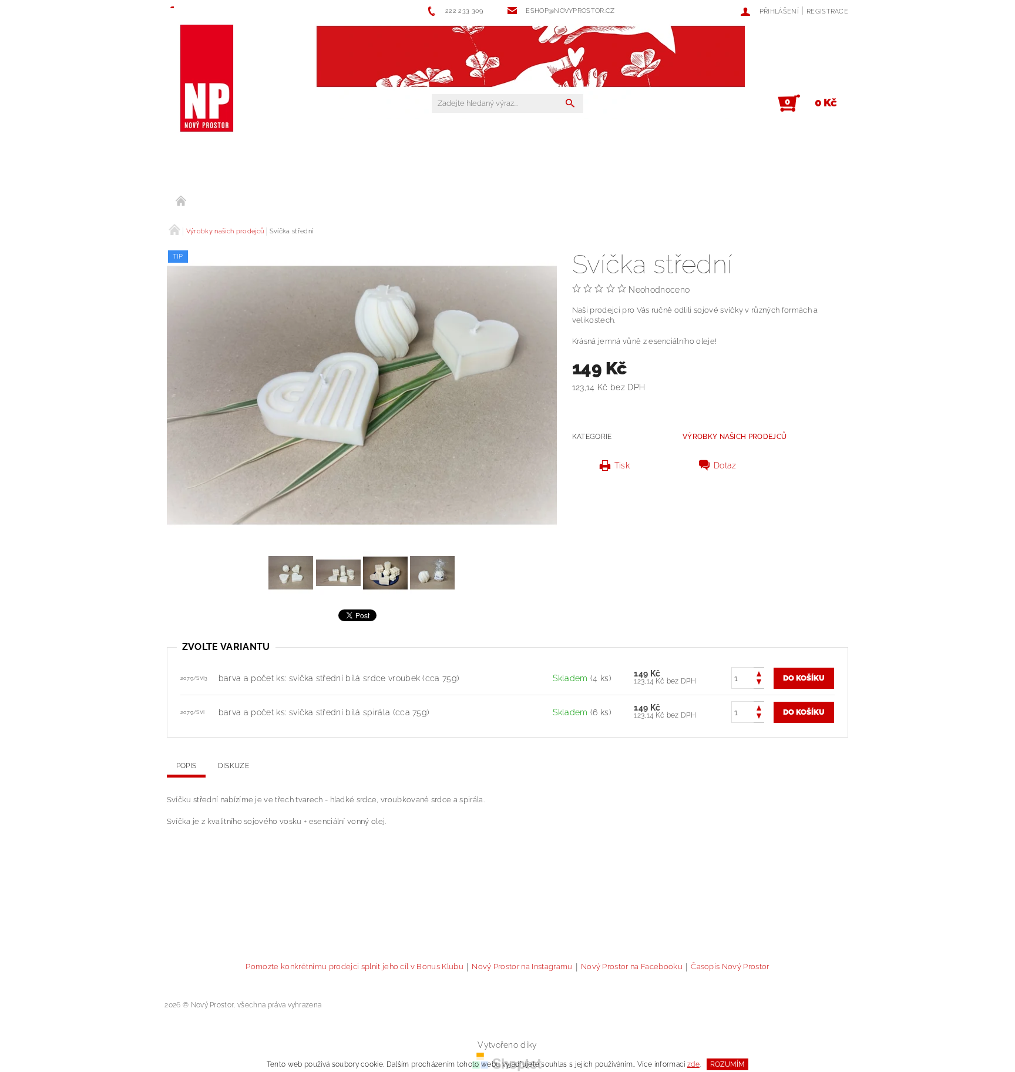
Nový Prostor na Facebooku (632, 967)
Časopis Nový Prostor (730, 967)
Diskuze (233, 766)
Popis (186, 766)
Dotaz (725, 465)
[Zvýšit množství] (759, 672)
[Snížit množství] (759, 683)
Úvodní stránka (181, 201)
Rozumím (727, 1064)
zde (693, 1064)
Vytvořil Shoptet (818, 1005)
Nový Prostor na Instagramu (522, 967)
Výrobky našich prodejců (735, 437)
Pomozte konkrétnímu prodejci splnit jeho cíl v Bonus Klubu (354, 967)
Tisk (622, 465)
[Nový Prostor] (206, 79)
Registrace (827, 11)
